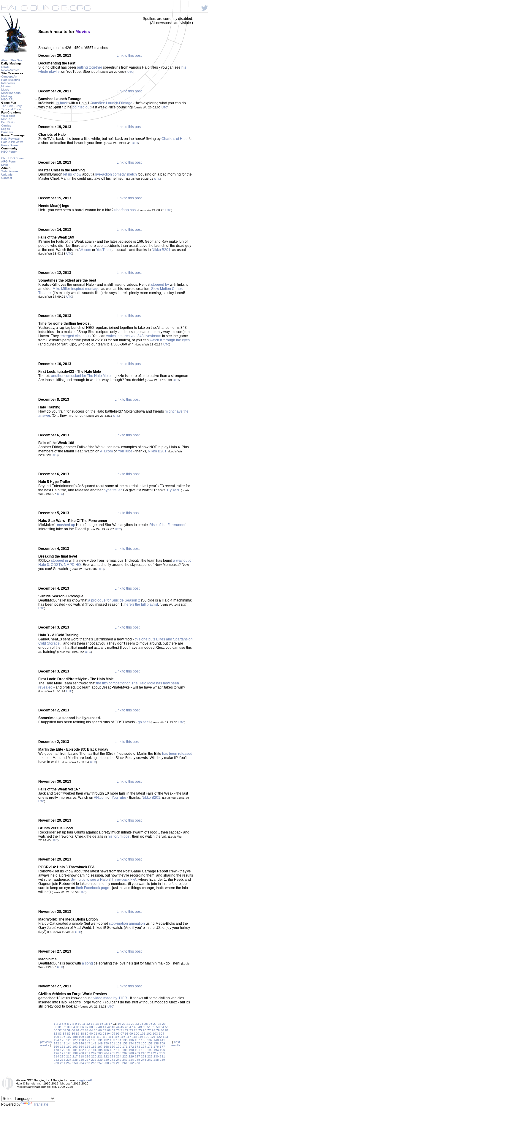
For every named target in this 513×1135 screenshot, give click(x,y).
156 (143, 1043)
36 (82, 1027)
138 (143, 1040)
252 (69, 1063)
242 (118, 1059)
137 (137, 1040)
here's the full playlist (141, 604)
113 (104, 1036)
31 (60, 1027)
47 (131, 1027)
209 (137, 1053)
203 (100, 1053)
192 (143, 1050)
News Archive (10, 70)
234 (69, 1059)
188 (118, 1050)
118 (134, 1036)
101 (142, 1033)
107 (69, 1036)
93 (104, 1033)
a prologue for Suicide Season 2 (114, 600)
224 (118, 1056)
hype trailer (112, 490)
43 (113, 1027)
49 (140, 1027)
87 (78, 1033)
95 (113, 1033)
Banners (7, 132)
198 (69, 1053)
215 (62, 1056)
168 (106, 1046)
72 (127, 1030)
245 (137, 1059)
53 (158, 1027)
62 (82, 1030)
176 (156, 1046)
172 (131, 1046)
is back (62, 103)
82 (55, 1033)
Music (5, 89)
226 (131, 1056)
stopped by (160, 284)
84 (64, 1033)
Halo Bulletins (10, 79)
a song (87, 963)
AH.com (84, 250)
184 (93, 1050)
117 (128, 1036)
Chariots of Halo (175, 139)
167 (100, 1046)
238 (93, 1059)
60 (73, 1030)
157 (150, 1043)
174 (143, 1046)
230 (156, 1056)
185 (100, 1050)
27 (155, 1023)
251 (62, 1063)
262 (131, 1063)
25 (146, 1023)
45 (122, 1027)
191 (137, 1050)
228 (143, 1056)
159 (162, 1043)
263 (137, 1063)
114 (110, 1036)
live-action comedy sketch (116, 174)
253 (75, 1063)
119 (140, 1036)
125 (62, 1040)
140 (156, 1040)
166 (93, 1046)
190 (131, 1050)
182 (81, 1050)
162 (69, 1046)
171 (125, 1046)
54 (162, 1027)
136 (131, 1040)
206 (118, 1053)
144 (69, 1043)
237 (87, 1059)
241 (112, 1059)
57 (60, 1030)
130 (93, 1040)
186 (106, 1050)
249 (162, 1059)
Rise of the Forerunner (167, 525)
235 (75, 1059)
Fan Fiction (8, 122)
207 (125, 1053)
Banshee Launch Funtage (111, 103)
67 (104, 1030)
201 (87, 1053)
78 (153, 1030)
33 (69, 1027)
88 (82, 1033)
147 (87, 1043)
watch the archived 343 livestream (133, 336)
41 (104, 1027)
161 (62, 1046)
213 (162, 1053)
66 (100, 1030)
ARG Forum (9, 161)
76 (144, 1030)
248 (156, 1059)
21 (128, 1023)
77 (149, 1030)
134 (118, 1040)
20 (124, 1023)
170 (118, 1046)
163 (75, 1046)
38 (91, 1027)
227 (137, 1056)
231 (162, 1056)
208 (131, 1053)
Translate (40, 1104)
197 (62, 1053)
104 (161, 1033)
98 (127, 1033)
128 (81, 1040)
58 (64, 1030)
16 (106, 1023)
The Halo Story (11, 106)
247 (150, 1059)
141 (162, 1040)
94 (109, 1033)
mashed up (66, 525)
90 (91, 1033)
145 (75, 1043)
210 (143, 1053)
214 (56, 1056)
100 (136, 1033)
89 (86, 1033)
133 (112, 1040)
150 (106, 1043)
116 (122, 1036)
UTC (130, 71)
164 (81, 1046)
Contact (6, 177)
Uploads (6, 174)
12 (88, 1023)
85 (69, 1033)
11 (84, 1023)
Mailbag (6, 96)
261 (125, 1063)
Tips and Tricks (11, 109)
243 (125, 1059)
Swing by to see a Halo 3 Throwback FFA (104, 879)
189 (125, 1050)
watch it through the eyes (170, 340)
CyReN (173, 490)
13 (92, 1023)
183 (87, 1050)
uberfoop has (125, 210)
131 (100, 1040)
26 (150, 1023)
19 (119, 1023)
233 (62, 1059)
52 (153, 1027)
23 (137, 1023)
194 (156, 1050)
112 (99, 1036)
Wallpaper (8, 115)
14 (97, 1023)
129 (87, 1040)
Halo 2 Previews (12, 141)
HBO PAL (7, 99)
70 (118, 1030)
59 (69, 1030)
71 (122, 1030)
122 (159, 1036)
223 (112, 1056)
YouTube (103, 250)
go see (143, 722)
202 (93, 1053)
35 (78, 1027)
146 (81, 1043)
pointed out (81, 107)
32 (64, 1027)
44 (118, 1027)
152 (118, 1043)
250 (56, 1063)
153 (125, 1043)
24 (141, 1023)
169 (112, 1046)
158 (156, 1043)
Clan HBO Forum (12, 158)
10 (79, 1023)
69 (113, 1030)
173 (137, 1046)
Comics (6, 125)
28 (159, 1023)
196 (56, 1053)
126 (69, 1040)
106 (62, 1036)
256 (93, 1063)
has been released (177, 754)
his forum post (119, 836)
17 (110, 1023)
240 (106, 1059)
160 (56, 1046)
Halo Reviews (10, 138)
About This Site (11, 60)
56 (55, 1030)
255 (87, 1063)
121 (153, 1036)
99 (131, 1033)
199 (75, 1053)
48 (135, 1027)
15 (101, 1023)
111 (93, 1036)
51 (149, 1027)
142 (56, 1043)
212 (156, 1053)
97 (122, 1033)
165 (87, 1046)
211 (149, 1053)
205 (112, 1053)
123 (165, 1036)
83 (60, 1033)
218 (81, 1056)
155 (137, 1043)
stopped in (59, 560)
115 (116, 1036)
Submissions (9, 171)
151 (112, 1043)
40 (100, 1027)
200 (81, 1053)
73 (131, 1030)
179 (62, 1050)
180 (69, 1050)
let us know (72, 174)
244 (131, 1059)
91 (95, 1033)
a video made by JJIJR (109, 998)
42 (109, 1027)
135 (125, 1040)
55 (167, 1027)
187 (112, 1050)
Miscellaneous (10, 92)
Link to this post (129, 55)
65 (95, 1030)
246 (143, 1059)
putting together (89, 67)
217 (75, 1056)
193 (150, 1050)
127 (75, 1040)
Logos (5, 128)
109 (81, 1036)
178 (56, 1050)
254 (81, 1063)
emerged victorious (75, 336)
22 (132, 1023)
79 (158, 1030)
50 (144, 1027)
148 (93, 1043)
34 (73, 1027)
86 (73, 1033)
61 (78, 1030)
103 (155, 1033)
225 (125, 1056)
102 (149, 1033)
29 (164, 1023)
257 (100, 1063)
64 (91, 1030)
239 (100, 1059)
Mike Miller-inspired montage (76, 289)
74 (135, 1030)
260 (118, 1063)
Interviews (8, 83)
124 (56, 1040)
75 (140, 1030)
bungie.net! (84, 1080)
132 (106, 1040)
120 (146, 1036)
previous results (46, 1043)
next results (175, 1043)
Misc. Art (6, 119)
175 (150, 1046)
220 (93, 1056)
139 (150, 1040)
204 (106, 1053)
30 (55, 1027)
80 (162, 1030)
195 (162, 1050)
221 (100, 1056)
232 (56, 1059)
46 (127, 1027)
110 (87, 1036)
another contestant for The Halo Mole (81, 376)
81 (167, 1030)
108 (75, 1036)
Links (4, 164)
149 (100, 1043)
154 (131, 1043)
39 (95, 1027)
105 (56, 1036)
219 (87, 1056)
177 (162, 1046)
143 (62, 1043)
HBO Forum (9, 151)
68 (109, 1030)
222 (106, 1056)
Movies (6, 86)
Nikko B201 (161, 250)
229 (150, 1056)
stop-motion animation (127, 923)
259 (112, 1063)
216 (69, 1056)
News (5, 66)
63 (86, 1030)
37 (86, 1027)
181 (75, 1050)
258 (106, 1063)
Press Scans (9, 145)
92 (100, 1033)
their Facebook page (92, 888)
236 (81, 1059)
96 (118, 1033)
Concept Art (9, 76)
